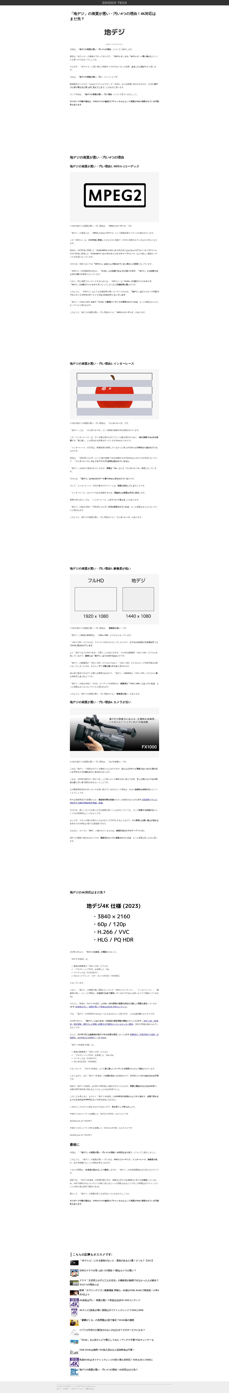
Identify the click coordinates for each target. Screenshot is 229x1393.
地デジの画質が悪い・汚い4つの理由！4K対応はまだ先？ (108, 1369)
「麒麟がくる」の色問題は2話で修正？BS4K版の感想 (106, 1320)
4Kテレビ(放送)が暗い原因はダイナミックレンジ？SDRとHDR (111, 1310)
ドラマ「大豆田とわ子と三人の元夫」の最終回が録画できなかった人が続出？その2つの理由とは (119, 1282)
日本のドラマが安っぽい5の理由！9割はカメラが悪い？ (107, 1270)
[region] (114, 129)
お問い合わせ (89, 1389)
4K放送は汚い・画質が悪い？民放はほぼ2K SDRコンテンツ (100, 1007)
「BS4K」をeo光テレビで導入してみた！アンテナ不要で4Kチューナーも (116, 1340)
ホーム (59, 1389)
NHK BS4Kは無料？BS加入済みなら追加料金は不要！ (107, 1350)
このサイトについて (76, 1389)
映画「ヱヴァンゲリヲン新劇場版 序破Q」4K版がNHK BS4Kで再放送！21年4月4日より (119, 1292)
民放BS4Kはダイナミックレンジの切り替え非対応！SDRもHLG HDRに (116, 1359)
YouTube (65, 1389)
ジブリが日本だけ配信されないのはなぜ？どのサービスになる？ (112, 1330)
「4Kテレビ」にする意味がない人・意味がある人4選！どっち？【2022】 (116, 1260)
